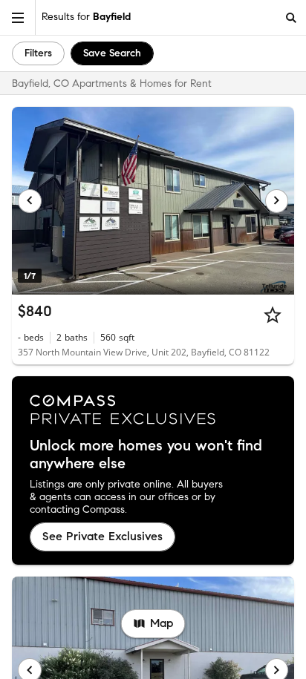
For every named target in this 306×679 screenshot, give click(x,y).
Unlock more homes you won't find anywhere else (146, 455)
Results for (86, 16)
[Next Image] (277, 201)
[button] (18, 17)
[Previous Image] (30, 201)
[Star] (272, 315)
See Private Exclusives (102, 536)
